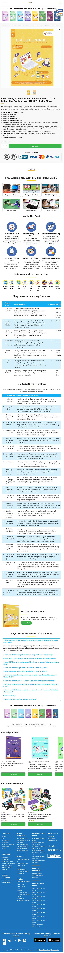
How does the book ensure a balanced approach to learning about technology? (30, 681)
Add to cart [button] (13, 774)
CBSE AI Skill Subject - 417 (8, 761)
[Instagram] (57, 850)
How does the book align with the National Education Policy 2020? (26, 668)
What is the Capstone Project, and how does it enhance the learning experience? (30, 658)
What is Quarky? (10, 695)
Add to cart (35, 146)
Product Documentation (23, 880)
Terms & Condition (44, 950)
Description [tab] (31, 169)
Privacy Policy (55, 950)
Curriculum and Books (38, 834)
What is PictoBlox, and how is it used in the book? (20, 699)
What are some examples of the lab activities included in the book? (26, 671)
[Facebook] (49, 850)
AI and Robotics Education (16, 726)
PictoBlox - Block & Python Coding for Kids (16, 935)
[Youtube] (54, 850)
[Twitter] (51, 850)
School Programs (21, 834)
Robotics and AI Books (38, 884)
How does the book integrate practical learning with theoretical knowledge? (29, 655)
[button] (59, 29)
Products (20, 856)
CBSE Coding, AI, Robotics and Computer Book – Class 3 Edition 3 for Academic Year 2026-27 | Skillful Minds (39, 766)
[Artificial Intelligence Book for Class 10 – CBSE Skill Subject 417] (13, 748)
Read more (40, 774)
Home (2, 25)
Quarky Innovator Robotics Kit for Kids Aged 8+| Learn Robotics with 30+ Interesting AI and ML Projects (39, 816)
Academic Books (12, 25)
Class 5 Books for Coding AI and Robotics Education (36, 726)
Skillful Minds (52, 726)
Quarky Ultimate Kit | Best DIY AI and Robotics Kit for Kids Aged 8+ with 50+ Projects (12, 816)
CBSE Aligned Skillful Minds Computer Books (28, 25)
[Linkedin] (60, 850)
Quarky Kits (4, 812)
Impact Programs (6, 876)
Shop (6, 25)
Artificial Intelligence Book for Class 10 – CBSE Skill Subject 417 (13, 764)
